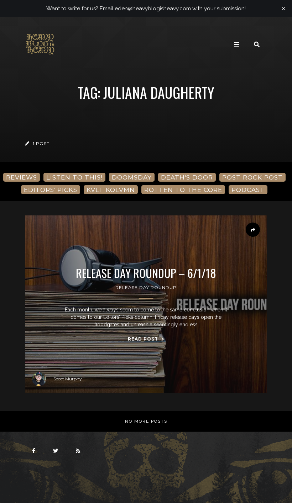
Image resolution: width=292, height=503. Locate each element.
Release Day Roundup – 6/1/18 (146, 273)
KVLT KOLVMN (111, 189)
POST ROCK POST (252, 177)
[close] (283, 8)
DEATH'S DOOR (187, 177)
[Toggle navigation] (236, 44)
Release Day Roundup (146, 287)
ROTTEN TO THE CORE (183, 189)
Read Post (144, 339)
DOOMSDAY (132, 177)
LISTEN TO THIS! (74, 177)
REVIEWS (21, 177)
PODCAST (248, 189)
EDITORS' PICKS (50, 189)
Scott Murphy (67, 378)
